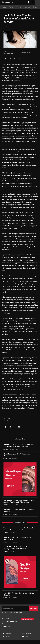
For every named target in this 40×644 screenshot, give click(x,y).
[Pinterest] (14, 58)
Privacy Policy (19, 612)
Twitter (8, 636)
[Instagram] (23, 633)
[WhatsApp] (19, 58)
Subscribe (33, 608)
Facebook (8, 633)
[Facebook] (5, 58)
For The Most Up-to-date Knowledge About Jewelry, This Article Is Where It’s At (19, 501)
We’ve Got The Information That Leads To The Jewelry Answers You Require (18, 445)
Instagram (28, 633)
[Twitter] (10, 58)
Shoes (5, 458)
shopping (6, 421)
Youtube (28, 636)
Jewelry (4, 26)
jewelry (10, 418)
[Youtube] (23, 636)
